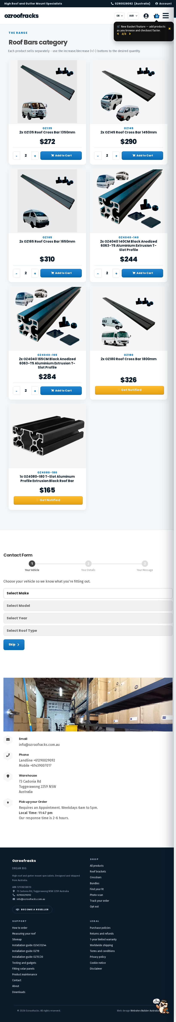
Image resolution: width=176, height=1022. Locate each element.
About (15, 986)
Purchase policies (100, 927)
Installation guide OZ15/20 (27, 956)
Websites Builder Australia (144, 1010)
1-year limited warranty (103, 939)
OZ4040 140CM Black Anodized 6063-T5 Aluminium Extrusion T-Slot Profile (128, 245)
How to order (19, 927)
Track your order (99, 900)
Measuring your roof (24, 933)
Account (165, 3)
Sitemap (17, 939)
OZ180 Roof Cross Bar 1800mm (128, 359)
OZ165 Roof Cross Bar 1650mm (47, 241)
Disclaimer (96, 968)
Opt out (94, 906)
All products (97, 865)
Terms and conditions (102, 951)
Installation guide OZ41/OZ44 (29, 945)
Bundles (94, 883)
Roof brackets (98, 871)
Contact (16, 980)
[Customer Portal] (146, 16)
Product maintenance (24, 974)
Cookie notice (98, 962)
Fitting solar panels (23, 968)
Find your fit (97, 889)
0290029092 (132, 3)
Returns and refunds (102, 933)
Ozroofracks (21, 16)
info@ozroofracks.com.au (39, 745)
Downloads (18, 992)
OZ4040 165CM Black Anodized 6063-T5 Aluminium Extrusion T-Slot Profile (47, 363)
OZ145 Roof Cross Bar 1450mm (128, 132)
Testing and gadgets (24, 962)
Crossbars (96, 877)
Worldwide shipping (101, 945)
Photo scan (96, 895)
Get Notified (131, 390)
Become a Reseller (35, 909)
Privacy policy (98, 956)
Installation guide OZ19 (25, 951)
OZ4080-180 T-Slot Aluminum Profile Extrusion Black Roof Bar (47, 478)
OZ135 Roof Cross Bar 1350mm (47, 132)
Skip (12, 644)
